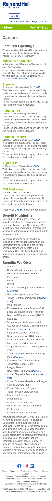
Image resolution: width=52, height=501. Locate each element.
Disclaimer (9, 476)
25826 (36, 166)
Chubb (18, 210)
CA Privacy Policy (27, 479)
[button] (14, 16)
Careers (5, 471)
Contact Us (14, 471)
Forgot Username (40, 21)
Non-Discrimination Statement (33, 476)
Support (26, 474)
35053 (34, 113)
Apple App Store (33, 484)
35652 (37, 140)
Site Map (45, 471)
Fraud (17, 476)
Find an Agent (26, 471)
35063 (37, 87)
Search (37, 471)
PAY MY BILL (39, 27)
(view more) (32, 273)
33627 (29, 192)
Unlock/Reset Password (19, 21)
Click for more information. (14, 78)
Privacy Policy (12, 479)
